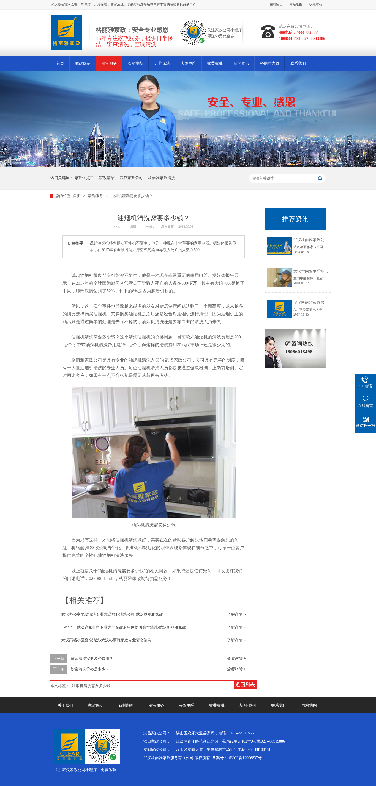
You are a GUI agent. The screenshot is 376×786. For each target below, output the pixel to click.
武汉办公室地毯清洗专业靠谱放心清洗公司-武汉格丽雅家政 (112, 614)
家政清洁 (107, 178)
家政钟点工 (84, 178)
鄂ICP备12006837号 (245, 758)
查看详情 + (236, 659)
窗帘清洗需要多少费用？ (92, 659)
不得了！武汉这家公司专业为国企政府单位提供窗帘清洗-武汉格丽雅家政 (123, 627)
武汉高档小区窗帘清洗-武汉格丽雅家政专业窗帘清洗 (106, 640)
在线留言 (276, 4)
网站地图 (296, 4)
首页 (60, 63)
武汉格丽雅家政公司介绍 (314, 240)
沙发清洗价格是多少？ (90, 669)
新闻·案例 (247, 705)
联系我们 (298, 63)
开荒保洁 (162, 63)
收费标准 (215, 63)
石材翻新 (135, 63)
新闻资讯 (241, 63)
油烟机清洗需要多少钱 (91, 686)
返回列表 (245, 684)
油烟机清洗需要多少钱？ (131, 196)
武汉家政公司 (131, 178)
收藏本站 (315, 4)
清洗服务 (109, 63)
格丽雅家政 (269, 63)
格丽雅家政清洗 (161, 178)
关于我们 (65, 705)
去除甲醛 (188, 63)
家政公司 (99, 547)
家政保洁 (83, 63)
